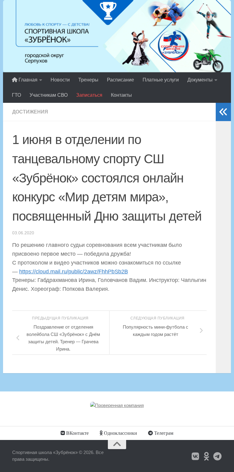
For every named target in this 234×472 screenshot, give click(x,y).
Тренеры (88, 79)
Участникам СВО (49, 95)
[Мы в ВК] (195, 456)
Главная (27, 79)
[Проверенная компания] (117, 405)
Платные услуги (161, 79)
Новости (60, 79)
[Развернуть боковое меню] (223, 112)
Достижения (30, 111)
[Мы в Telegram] (217, 456)
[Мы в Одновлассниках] (206, 456)
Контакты (121, 95)
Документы (200, 79)
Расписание (120, 79)
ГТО (16, 95)
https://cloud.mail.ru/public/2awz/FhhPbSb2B (73, 271)
